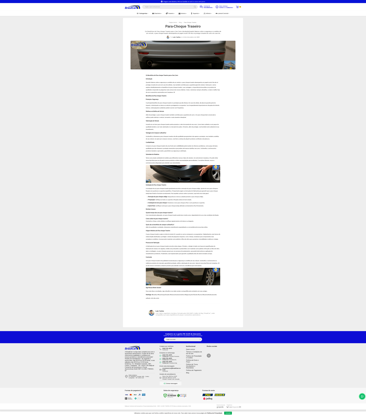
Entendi (228, 413)
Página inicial (173, 22)
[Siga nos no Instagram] (209, 356)
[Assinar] (200, 339)
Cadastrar (229, 7)
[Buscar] (194, 7)
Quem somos (190, 349)
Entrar (221, 7)
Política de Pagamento (194, 370)
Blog (180, 22)
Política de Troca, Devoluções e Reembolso (192, 366)
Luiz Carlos (177, 37)
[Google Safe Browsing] (182, 395)
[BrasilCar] (132, 7)
